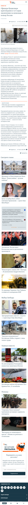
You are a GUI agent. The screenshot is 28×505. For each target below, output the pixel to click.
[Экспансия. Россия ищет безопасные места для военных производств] (14, 239)
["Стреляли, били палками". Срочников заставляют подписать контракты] (14, 401)
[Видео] (17, 503)
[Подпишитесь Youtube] (11, 487)
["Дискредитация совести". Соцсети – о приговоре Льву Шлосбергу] (14, 307)
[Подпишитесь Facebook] (5, 487)
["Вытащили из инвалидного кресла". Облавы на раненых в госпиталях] (14, 424)
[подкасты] (11, 503)
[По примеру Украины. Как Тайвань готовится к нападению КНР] (14, 282)
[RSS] (21, 487)
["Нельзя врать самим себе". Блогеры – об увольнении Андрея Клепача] (14, 261)
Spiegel (7, 53)
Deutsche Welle (14, 53)
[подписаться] (2, 490)
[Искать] (24, 503)
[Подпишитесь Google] (2, 487)
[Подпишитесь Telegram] (14, 487)
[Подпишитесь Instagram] (18, 487)
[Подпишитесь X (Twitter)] (8, 487)
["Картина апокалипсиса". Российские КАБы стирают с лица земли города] (14, 328)
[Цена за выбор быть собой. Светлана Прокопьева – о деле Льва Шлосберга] (14, 190)
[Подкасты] (24, 487)
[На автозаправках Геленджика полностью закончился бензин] (14, 355)
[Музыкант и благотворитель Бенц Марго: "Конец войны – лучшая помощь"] (14, 168)
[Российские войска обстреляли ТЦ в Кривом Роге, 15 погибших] (14, 376)
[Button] (12, 22)
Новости (3, 6)
